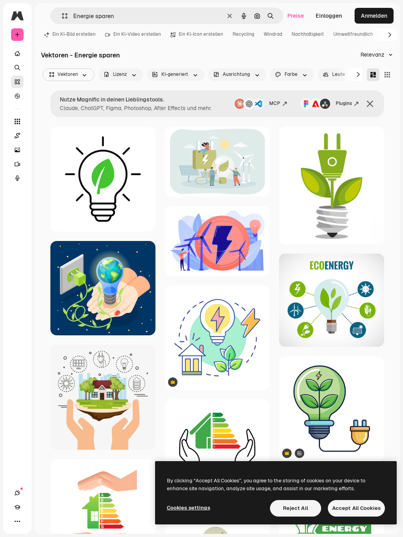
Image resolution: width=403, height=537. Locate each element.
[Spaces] (17, 135)
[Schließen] (370, 104)
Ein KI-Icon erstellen (201, 34)
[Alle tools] (17, 121)
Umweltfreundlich (353, 34)
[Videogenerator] (17, 164)
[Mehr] (17, 521)
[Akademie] (17, 507)
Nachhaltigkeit (308, 34)
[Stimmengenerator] (17, 178)
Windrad (273, 34)
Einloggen (329, 15)
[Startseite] (17, 53)
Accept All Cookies (356, 508)
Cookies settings (188, 507)
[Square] (387, 74)
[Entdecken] (17, 96)
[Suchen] (17, 67)
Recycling (243, 34)
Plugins (344, 103)
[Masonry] (373, 74)
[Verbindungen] (17, 493)
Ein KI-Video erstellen (137, 34)
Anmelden (374, 15)
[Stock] (17, 81)
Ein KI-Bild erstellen (74, 34)
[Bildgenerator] (17, 149)
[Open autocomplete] (61, 16)
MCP (274, 103)
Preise (295, 15)
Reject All (295, 508)
